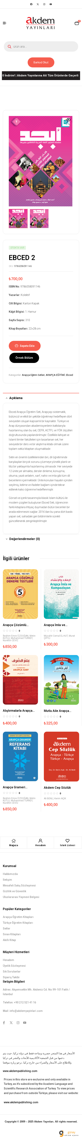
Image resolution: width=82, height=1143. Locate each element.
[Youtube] (50, 4)
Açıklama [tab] (16, 398)
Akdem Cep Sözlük (57, 787)
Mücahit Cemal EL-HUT (56, 635)
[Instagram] (44, 4)
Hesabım (40, 845)
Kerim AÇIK (60, 798)
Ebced (69, 375)
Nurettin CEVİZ (10, 640)
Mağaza (13, 845)
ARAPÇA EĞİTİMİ (55, 375)
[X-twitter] (37, 4)
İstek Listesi (67, 845)
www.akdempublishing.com (20, 1071)
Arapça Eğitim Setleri (33, 375)
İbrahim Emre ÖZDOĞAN (15, 635)
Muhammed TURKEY (21, 638)
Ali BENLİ (48, 798)
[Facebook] (31, 4)
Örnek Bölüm (24, 357)
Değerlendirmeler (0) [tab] (24, 539)
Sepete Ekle (27, 345)
